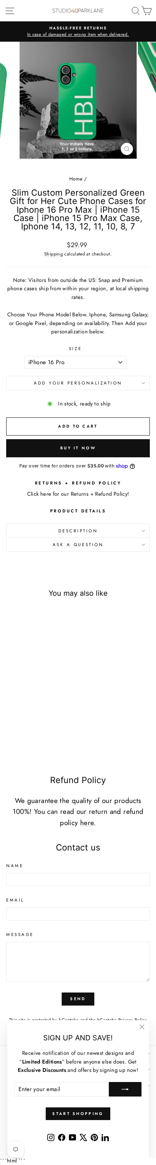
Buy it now (78, 448)
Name (14, 865)
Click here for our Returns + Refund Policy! (78, 494)
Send (78, 999)
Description (78, 531)
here (87, 823)
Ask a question (78, 544)
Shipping (53, 254)
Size (75, 348)
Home (75, 178)
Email (15, 900)
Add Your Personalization (78, 383)
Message (20, 934)
